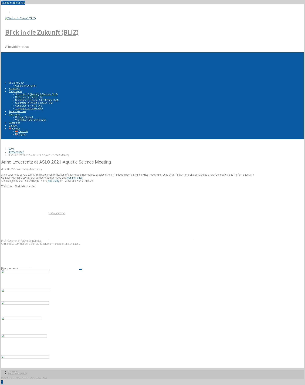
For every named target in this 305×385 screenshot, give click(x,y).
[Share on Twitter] (25, 237)
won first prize (74, 177)
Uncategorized (16, 152)
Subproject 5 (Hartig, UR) (28, 105)
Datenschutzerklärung (18, 373)
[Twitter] (13, 12)
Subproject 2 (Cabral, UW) (29, 97)
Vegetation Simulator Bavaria (30, 120)
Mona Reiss (35, 169)
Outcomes (14, 114)
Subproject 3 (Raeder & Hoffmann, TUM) (37, 100)
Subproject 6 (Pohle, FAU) (29, 108)
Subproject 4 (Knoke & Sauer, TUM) (34, 102)
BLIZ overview (16, 82)
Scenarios (14, 88)
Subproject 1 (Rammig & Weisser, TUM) (36, 94)
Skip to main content (13, 2)
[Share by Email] (170, 237)
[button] (2, 382)
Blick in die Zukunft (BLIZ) (41, 32)
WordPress (42, 378)
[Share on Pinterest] (122, 237)
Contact (13, 125)
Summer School (24, 117)
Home (11, 149)
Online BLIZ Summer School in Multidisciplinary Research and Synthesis (40, 243)
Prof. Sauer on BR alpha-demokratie (21, 240)
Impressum (13, 371)
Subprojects (15, 91)
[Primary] (26, 66)
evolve (3, 378)
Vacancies (14, 122)
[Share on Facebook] (74, 237)
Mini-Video (53, 180)
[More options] (218, 237)
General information (25, 85)
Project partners (17, 111)
